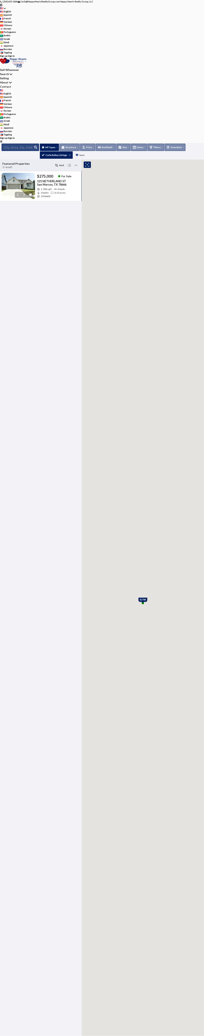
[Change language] (3, 8)
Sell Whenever (9, 69)
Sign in (11, 56)
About (4, 82)
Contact (5, 86)
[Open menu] (1, 141)
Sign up (4, 56)
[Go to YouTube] (1, 5)
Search (4, 74)
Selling (4, 78)
